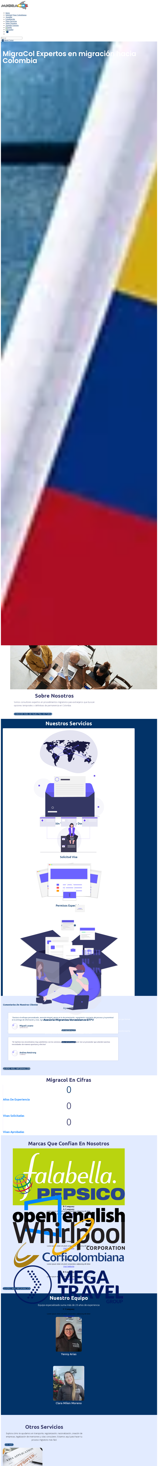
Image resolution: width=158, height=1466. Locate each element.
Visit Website (68, 1316)
